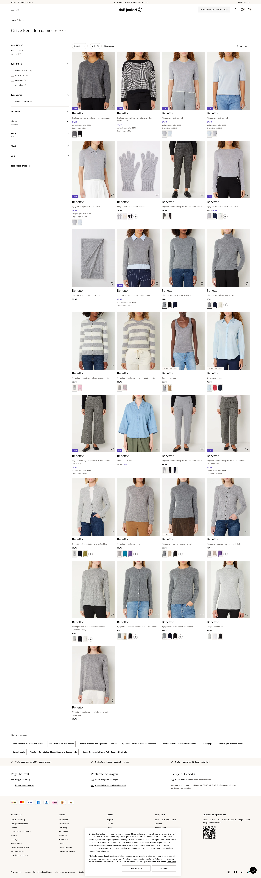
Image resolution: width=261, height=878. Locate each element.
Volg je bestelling (22, 779)
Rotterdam (63, 839)
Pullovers (20, 80)
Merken (110, 824)
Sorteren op (242, 46)
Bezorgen (15, 839)
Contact (14, 828)
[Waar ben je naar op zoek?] (201, 9)
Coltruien (20, 85)
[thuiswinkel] (71, 804)
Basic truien (21, 75)
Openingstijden (65, 847)
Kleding (16, 54)
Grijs (94, 46)
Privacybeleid (16, 872)
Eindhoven (63, 831)
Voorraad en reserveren (21, 831)
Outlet (109, 828)
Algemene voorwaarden (65, 872)
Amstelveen (64, 824)
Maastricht (63, 835)
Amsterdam (63, 820)
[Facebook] (235, 872)
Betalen (14, 835)
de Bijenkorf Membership (165, 820)
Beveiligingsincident (19, 855)
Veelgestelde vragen (19, 824)
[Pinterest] (242, 872)
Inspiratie (110, 820)
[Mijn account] (235, 9)
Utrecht (62, 843)
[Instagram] (229, 872)
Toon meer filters (19, 165)
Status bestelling (18, 820)
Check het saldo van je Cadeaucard (110, 785)
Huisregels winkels (67, 851)
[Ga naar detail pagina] (135, 216)
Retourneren (16, 843)
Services (158, 824)
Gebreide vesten (23, 101)
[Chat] (253, 870)
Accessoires (17, 50)
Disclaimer (83, 872)
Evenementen (160, 828)
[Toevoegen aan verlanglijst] (112, 106)
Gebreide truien (23, 70)
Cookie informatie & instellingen (38, 872)
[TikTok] (248, 872)
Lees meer (171, 862)
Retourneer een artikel (24, 785)
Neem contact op (182, 779)
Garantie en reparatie (20, 847)
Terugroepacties (17, 851)
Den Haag (63, 828)
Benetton (78, 46)
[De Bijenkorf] (130, 9)
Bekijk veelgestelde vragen (106, 779)
